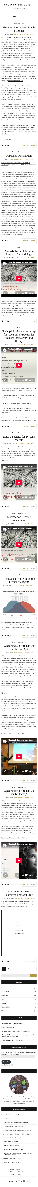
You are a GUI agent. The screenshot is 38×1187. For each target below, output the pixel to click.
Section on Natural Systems (10, 1141)
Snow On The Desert (19, 1181)
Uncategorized (19, 23)
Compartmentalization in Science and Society (15, 1122)
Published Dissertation (19, 155)
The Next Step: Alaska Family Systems (19, 29)
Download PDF (28, 34)
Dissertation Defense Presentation (19, 518)
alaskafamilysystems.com (15, 80)
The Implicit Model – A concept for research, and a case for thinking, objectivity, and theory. (19, 336)
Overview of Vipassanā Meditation (11, 1158)
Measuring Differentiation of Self (13, 1149)
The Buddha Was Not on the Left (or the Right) (19, 580)
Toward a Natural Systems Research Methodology (19, 252)
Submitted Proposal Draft (19, 894)
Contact (18, 1174)
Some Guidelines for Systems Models (19, 438)
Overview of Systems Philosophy (12, 1138)
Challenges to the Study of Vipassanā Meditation (17, 1130)
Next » (29, 969)
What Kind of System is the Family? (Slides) (14, 734)
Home (12, 1169)
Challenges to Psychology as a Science (13, 1126)
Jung (2, 999)
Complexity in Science (9, 1119)
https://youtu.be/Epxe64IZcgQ (26, 420)
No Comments (18, 34)
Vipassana (22, 575)
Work (12, 1174)
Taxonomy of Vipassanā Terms (11, 1162)
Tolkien (3, 1003)
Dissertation (22, 152)
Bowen (14, 152)
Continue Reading (29, 145)
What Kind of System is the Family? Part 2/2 (19, 647)
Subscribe (6, 1062)
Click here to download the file (17, 906)
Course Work (5, 992)
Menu (14, 16)
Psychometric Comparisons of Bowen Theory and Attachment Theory (18, 1153)
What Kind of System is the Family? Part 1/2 (19, 792)
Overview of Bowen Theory (11, 1145)
